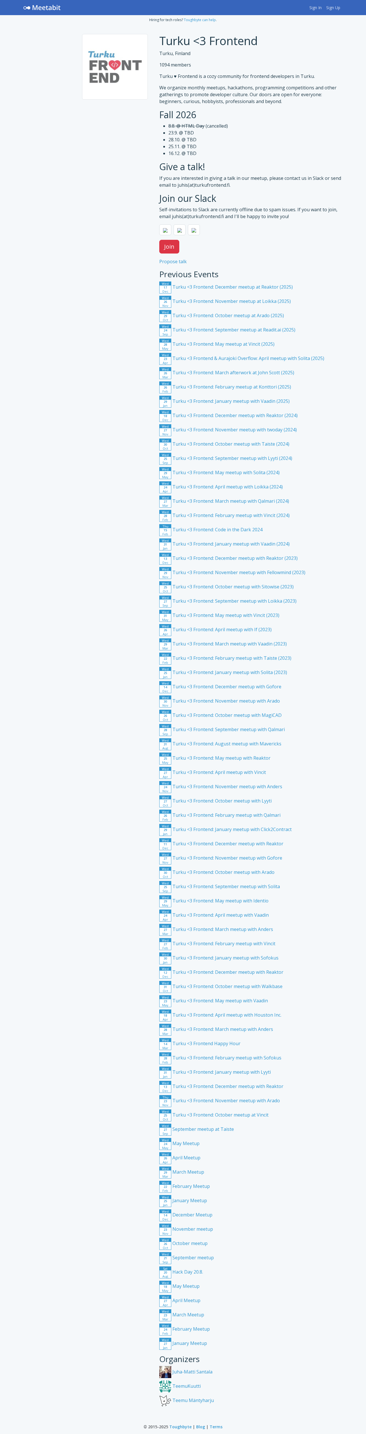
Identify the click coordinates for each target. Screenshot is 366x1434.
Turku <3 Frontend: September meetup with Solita (221, 886)
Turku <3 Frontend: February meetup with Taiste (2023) (226, 658)
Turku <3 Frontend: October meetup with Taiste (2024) (225, 444)
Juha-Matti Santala (191, 1372)
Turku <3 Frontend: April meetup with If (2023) (217, 629)
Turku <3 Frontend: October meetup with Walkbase (222, 986)
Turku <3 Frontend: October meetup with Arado (218, 872)
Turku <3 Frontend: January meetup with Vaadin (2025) (226, 401)
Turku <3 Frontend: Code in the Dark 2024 (212, 529)
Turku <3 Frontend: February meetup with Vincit (218, 943)
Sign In (315, 7)
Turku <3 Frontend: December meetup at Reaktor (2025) (227, 287)
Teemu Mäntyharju (192, 1400)
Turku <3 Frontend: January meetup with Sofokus (220, 958)
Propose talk (173, 261)
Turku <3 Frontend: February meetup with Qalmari (221, 815)
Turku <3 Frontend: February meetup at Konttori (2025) (226, 387)
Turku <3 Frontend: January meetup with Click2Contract (227, 829)
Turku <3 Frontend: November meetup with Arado (221, 701)
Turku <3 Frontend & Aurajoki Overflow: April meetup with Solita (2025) (243, 358)
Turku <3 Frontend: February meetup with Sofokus (221, 1058)
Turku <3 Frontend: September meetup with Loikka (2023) (229, 601)
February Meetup (186, 1186)
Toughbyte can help (200, 19)
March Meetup (183, 1172)
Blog (200, 1426)
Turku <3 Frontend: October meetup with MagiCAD (222, 715)
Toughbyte (180, 1426)
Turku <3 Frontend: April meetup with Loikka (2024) (222, 487)
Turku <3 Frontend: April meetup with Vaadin (215, 915)
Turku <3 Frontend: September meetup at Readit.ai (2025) (228, 330)
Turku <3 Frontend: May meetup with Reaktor (216, 758)
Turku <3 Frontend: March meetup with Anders (217, 929)
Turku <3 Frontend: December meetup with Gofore (221, 686)
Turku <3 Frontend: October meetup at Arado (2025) (223, 315)
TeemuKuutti (186, 1386)
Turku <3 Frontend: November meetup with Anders (222, 786)
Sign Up (333, 7)
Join (169, 246)
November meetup (187, 1229)
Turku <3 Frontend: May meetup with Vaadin (215, 1000)
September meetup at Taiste (198, 1129)
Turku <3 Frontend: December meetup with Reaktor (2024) (230, 415)
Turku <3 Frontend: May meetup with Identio (215, 901)
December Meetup (187, 1215)
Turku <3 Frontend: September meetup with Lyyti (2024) (227, 458)
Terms (216, 1426)
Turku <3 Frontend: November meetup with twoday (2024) (229, 430)
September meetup (188, 1257)
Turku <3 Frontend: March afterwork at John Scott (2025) (228, 372)
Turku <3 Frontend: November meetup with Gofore (222, 858)
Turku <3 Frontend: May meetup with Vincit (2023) (220, 615)
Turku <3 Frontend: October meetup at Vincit (215, 1115)
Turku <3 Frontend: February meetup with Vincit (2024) (226, 515)
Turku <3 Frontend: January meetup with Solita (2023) (224, 672)
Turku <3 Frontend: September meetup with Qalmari (223, 729)
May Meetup (181, 1143)
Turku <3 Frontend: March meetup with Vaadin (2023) (224, 644)
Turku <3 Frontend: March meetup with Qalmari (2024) (225, 501)
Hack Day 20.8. (182, 1272)
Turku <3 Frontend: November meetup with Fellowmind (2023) (233, 572)
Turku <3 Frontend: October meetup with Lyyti (217, 801)
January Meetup (184, 1200)
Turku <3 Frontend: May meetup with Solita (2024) (221, 472)
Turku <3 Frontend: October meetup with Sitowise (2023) (228, 587)
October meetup (185, 1243)
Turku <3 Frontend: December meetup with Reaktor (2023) (230, 558)
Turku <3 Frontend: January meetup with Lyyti (216, 1072)
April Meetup (181, 1158)
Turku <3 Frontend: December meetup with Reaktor (222, 843)
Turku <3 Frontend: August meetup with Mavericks (221, 744)
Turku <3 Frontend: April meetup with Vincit (214, 772)
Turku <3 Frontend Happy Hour (201, 1043)
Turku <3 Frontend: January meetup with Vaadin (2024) (226, 544)
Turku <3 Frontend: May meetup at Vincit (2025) (218, 344)
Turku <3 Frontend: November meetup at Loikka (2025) (226, 301)
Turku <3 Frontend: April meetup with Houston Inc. (221, 1015)
